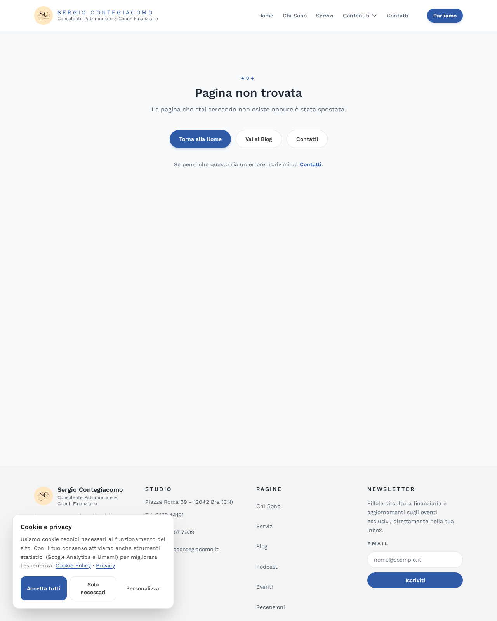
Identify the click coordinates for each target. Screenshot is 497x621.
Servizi (325, 15)
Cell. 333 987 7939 (170, 532)
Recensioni (270, 607)
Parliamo (445, 15)
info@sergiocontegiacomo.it (182, 549)
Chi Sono (295, 15)
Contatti (397, 15)
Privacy (105, 565)
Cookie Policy (73, 565)
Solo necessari (93, 588)
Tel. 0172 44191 (164, 515)
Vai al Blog (258, 139)
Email (378, 543)
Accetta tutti (43, 588)
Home (265, 15)
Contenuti (356, 15)
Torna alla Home (200, 139)
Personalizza (142, 588)
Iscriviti (415, 580)
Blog (261, 546)
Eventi (264, 587)
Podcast (267, 567)
